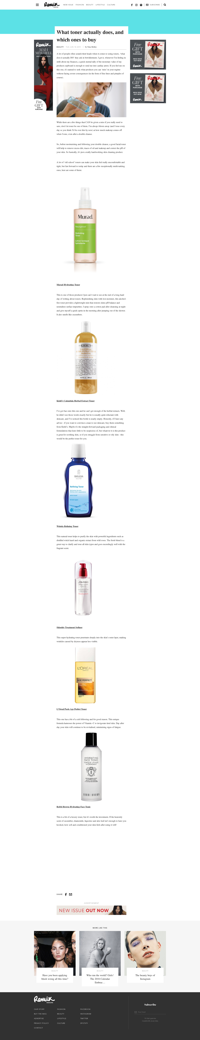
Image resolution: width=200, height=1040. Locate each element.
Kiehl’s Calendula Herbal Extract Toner (76, 400)
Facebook (85, 1009)
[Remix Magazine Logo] (52, 5)
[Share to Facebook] (65, 894)
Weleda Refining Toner (67, 526)
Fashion (80, 5)
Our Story (39, 1009)
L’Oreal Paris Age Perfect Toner (72, 709)
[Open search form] (165, 5)
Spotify (84, 1023)
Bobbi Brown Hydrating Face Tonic (74, 806)
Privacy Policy (41, 1023)
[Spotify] (141, 4)
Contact (38, 1028)
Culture (111, 5)
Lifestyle (100, 5)
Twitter (84, 1018)
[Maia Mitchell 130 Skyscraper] (43, 75)
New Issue (68, 5)
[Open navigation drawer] (37, 5)
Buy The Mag (40, 1014)
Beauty (89, 5)
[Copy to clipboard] (70, 894)
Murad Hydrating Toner (68, 284)
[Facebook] (132, 4)
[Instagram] (136, 4)
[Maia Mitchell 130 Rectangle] (148, 55)
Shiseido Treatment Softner (69, 627)
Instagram (85, 1014)
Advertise (39, 1018)
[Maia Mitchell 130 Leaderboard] (91, 910)
